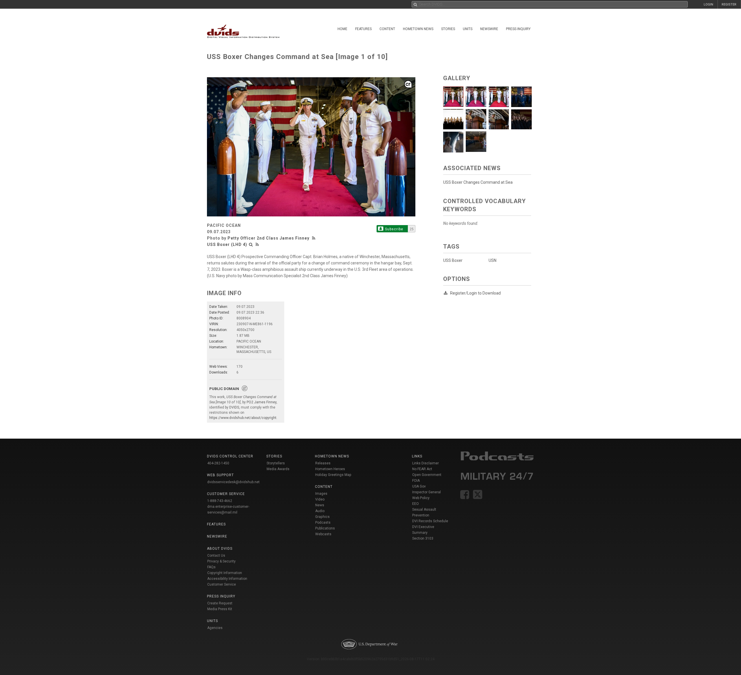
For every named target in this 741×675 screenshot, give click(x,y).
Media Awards (278, 469)
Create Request (219, 603)
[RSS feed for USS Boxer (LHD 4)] (257, 244)
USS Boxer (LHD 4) (227, 244)
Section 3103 (422, 538)
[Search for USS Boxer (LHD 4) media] (251, 244)
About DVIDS (219, 549)
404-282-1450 (218, 463)
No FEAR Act (422, 469)
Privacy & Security (221, 561)
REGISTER (729, 4)
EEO (415, 504)
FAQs (211, 567)
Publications (325, 528)
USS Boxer (453, 260)
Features (363, 29)
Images (321, 494)
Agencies (215, 628)
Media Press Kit (219, 609)
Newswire (489, 29)
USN (492, 260)
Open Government (426, 475)
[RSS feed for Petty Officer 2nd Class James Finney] (314, 238)
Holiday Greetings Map (333, 475)
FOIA (416, 481)
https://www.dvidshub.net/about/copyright (242, 418)
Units (467, 29)
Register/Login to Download (475, 293)
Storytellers (276, 463)
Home (342, 29)
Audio (319, 511)
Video (319, 499)
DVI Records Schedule (430, 521)
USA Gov (419, 486)
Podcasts (323, 522)
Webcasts (323, 534)
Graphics (322, 517)
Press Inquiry (518, 29)
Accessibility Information (227, 579)
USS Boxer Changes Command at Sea (478, 182)
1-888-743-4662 (219, 501)
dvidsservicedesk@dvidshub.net (233, 482)
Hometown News (418, 29)
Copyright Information (224, 573)
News (319, 505)
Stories (448, 29)
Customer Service (221, 584)
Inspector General (426, 492)
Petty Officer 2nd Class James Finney (268, 238)
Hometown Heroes (330, 469)
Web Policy (421, 498)
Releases (323, 463)
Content (387, 29)
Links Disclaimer (425, 463)
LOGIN (708, 4)
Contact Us (216, 555)
